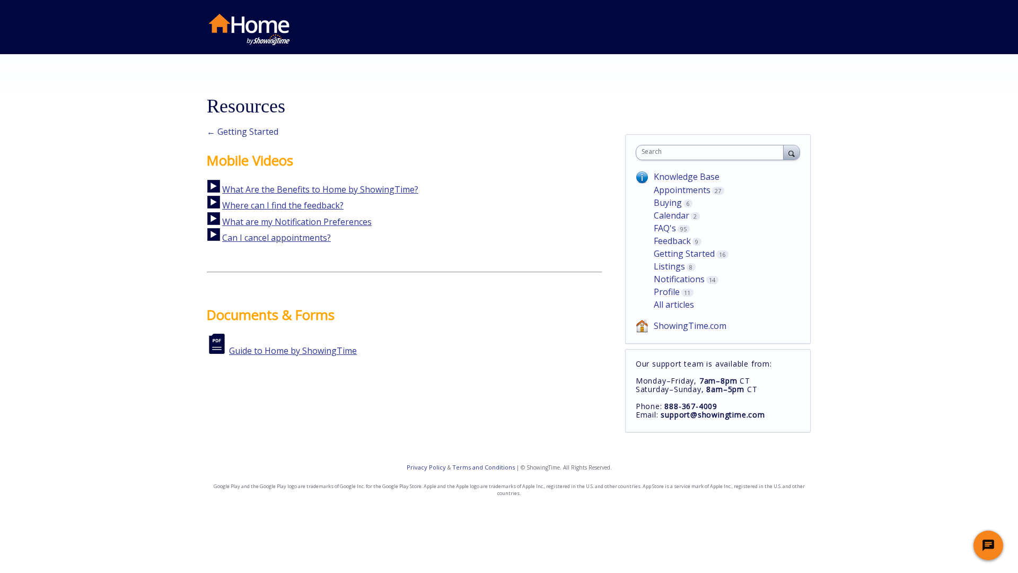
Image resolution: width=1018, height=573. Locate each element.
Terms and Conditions (483, 467)
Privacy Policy (426, 467)
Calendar (671, 215)
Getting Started (684, 253)
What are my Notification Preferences (297, 222)
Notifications (679, 279)
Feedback (672, 241)
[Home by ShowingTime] (249, 29)
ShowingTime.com (690, 326)
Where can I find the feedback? (283, 205)
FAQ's (665, 228)
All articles (674, 304)
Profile (667, 292)
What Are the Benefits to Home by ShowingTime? (320, 189)
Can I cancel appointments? (276, 238)
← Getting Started (242, 131)
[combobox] (712, 152)
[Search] (791, 152)
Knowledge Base (686, 177)
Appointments (682, 190)
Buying (668, 203)
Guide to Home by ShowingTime (293, 351)
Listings (669, 266)
